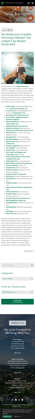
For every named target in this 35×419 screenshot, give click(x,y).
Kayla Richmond (12, 174)
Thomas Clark (11, 130)
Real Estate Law (23, 115)
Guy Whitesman (11, 203)
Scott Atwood (11, 111)
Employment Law (19, 113)
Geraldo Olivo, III (12, 168)
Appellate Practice (22, 117)
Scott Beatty (10, 117)
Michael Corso (11, 133)
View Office (17, 353)
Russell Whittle (11, 207)
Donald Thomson (12, 198)
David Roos (10, 176)
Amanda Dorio (11, 137)
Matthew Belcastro (13, 122)
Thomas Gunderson (13, 146)
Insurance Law (22, 126)
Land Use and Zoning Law (18, 108)
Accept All (7, 416)
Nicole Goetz (10, 141)
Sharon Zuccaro (11, 213)
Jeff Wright (10, 211)
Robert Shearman (12, 192)
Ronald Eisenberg (12, 139)
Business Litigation (12, 119)
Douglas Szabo (11, 194)
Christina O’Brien (12, 165)
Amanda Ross (11, 178)
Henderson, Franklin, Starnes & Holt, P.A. (21, 404)
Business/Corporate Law (24, 130)
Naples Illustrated (22, 86)
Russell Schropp (11, 183)
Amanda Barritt (11, 115)
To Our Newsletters (17, 301)
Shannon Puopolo (12, 170)
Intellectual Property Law (23, 163)
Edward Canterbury (13, 128)
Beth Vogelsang (11, 200)
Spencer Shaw (11, 187)
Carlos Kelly (10, 157)
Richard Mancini (11, 161)
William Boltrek (11, 126)
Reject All (17, 416)
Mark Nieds (10, 163)
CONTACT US (17, 323)
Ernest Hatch (10, 150)
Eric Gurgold (10, 148)
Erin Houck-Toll (11, 152)
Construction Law (12, 124)
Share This (28, 251)
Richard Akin (10, 106)
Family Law (10, 143)
